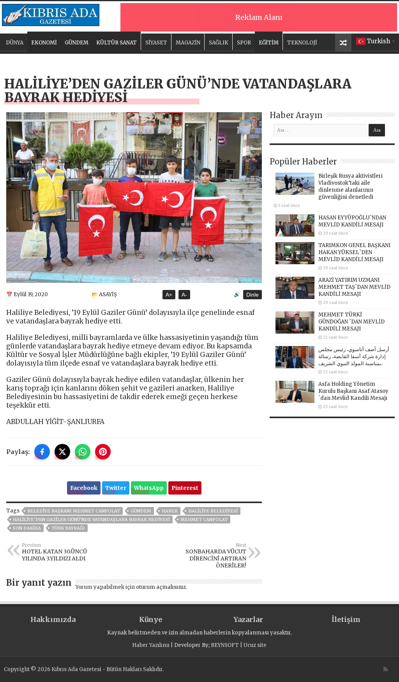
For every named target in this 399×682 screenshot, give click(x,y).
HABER (170, 511)
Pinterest (184, 487)
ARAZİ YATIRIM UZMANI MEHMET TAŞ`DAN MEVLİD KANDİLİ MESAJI (354, 287)
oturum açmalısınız (161, 587)
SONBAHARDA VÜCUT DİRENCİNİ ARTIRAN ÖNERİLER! (215, 555)
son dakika (27, 528)
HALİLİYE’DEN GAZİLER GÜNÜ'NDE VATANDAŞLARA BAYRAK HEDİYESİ (91, 519)
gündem (141, 511)
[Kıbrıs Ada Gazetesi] (50, 13)
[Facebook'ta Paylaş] (42, 451)
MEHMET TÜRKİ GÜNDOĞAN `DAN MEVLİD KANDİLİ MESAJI (351, 321)
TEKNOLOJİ (302, 42)
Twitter (115, 487)
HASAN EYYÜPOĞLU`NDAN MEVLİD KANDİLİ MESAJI (352, 221)
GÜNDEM (76, 42)
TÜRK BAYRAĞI (68, 528)
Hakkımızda (53, 619)
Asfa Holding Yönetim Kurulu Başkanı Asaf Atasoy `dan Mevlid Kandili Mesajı (353, 391)
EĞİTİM (269, 42)
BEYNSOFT (225, 645)
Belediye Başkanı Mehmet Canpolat (73, 511)
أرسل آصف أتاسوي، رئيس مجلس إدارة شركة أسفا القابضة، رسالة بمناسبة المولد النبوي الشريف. (353, 356)
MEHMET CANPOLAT (204, 519)
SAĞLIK (218, 42)
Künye (150, 619)
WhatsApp (149, 487)
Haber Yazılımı (150, 645)
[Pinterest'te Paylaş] (103, 451)
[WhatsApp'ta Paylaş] (82, 451)
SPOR (244, 42)
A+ (169, 295)
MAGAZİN (188, 42)
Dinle (252, 295)
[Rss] (385, 669)
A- (184, 295)
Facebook (83, 487)
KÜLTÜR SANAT (116, 42)
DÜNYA (14, 42)
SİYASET (156, 42)
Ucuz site (255, 645)
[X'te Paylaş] (62, 451)
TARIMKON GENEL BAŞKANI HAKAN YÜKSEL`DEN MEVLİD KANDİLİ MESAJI (354, 252)
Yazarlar (248, 619)
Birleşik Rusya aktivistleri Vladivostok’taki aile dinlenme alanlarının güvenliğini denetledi (350, 186)
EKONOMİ (44, 42)
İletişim (346, 619)
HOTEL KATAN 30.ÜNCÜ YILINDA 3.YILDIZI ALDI (54, 552)
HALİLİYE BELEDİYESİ (213, 511)
